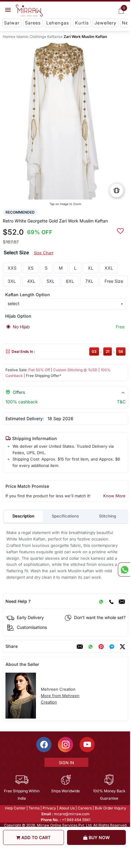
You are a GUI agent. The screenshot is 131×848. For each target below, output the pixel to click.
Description (23, 516)
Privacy (49, 808)
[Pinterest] (101, 647)
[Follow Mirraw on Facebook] (43, 744)
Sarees (33, 22)
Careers (84, 808)
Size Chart (43, 252)
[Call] (111, 601)
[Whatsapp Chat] (124, 569)
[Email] (122, 601)
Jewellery (105, 22)
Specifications (65, 516)
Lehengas (57, 22)
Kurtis (82, 22)
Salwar (11, 22)
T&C (121, 401)
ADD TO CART (35, 837)
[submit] (120, 230)
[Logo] (29, 11)
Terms (33, 808)
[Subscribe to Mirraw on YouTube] (86, 744)
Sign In (65, 762)
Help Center (15, 808)
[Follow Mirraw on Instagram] (65, 744)
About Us (66, 808)
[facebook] (112, 647)
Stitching (107, 516)
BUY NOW (98, 837)
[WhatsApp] (101, 601)
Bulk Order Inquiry (110, 808)
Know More (114, 495)
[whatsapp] (90, 647)
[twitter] (122, 647)
